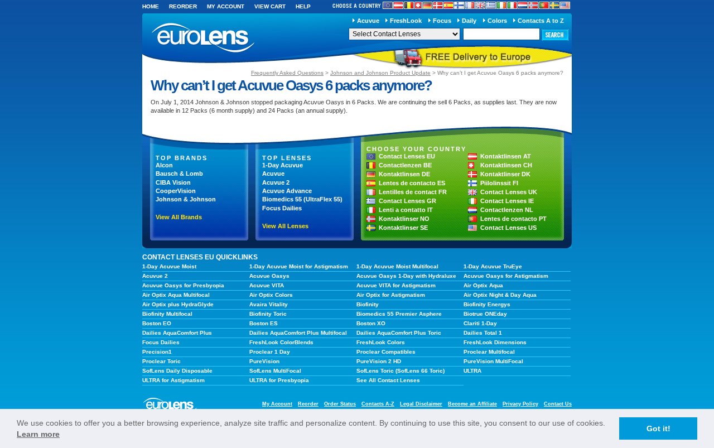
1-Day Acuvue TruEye (493, 266)
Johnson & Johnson (186, 199)
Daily (469, 20)
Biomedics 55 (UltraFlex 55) (302, 199)
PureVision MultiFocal (493, 361)
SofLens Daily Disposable (177, 371)
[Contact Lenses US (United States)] (565, 5)
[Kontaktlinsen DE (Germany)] (427, 5)
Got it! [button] (658, 428)
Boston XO (370, 323)
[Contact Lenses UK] (480, 5)
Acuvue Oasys (269, 276)
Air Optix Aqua (483, 285)
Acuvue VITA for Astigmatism (396, 285)
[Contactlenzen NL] (523, 5)
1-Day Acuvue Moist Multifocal (397, 266)
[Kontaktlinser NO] (533, 5)
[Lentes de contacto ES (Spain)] (448, 5)
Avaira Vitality (268, 304)
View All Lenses (285, 226)
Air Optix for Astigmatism (390, 295)
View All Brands (179, 217)
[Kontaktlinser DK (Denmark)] (438, 5)
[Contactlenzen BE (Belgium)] (409, 5)
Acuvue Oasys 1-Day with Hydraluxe (406, 276)
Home (150, 6)
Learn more (38, 434)
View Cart (270, 6)
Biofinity (367, 304)
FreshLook (406, 20)
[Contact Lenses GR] (491, 5)
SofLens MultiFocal (275, 371)
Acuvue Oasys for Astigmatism (506, 276)
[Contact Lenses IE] (501, 5)
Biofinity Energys (487, 304)
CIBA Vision (173, 182)
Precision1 (157, 352)
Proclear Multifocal (489, 352)
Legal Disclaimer (421, 404)
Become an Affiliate (472, 404)
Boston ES (263, 323)
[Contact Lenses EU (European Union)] (388, 5)
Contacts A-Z (377, 404)
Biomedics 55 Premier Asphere (399, 314)
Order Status (340, 404)
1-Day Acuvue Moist (169, 266)
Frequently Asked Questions (287, 73)
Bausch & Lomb (179, 173)
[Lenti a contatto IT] (512, 5)
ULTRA (472, 371)
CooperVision (176, 190)
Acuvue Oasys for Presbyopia (183, 285)
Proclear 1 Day (269, 352)
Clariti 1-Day (480, 323)
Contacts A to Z (541, 20)
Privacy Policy (520, 404)
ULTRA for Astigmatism (173, 380)
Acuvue (368, 20)
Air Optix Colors (271, 295)
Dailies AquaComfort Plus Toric (398, 333)
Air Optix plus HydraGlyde (178, 304)
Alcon (164, 165)
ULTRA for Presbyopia (279, 380)
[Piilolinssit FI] (459, 5)
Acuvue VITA (266, 285)
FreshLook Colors (380, 342)
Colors (497, 20)
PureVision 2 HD (378, 361)
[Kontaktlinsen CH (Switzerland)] (418, 5)
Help (303, 6)
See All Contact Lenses (388, 380)
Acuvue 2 (276, 182)
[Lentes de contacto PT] (544, 5)
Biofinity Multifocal (167, 314)
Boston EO (156, 323)
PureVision (264, 361)
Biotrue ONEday (485, 314)
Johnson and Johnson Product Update (380, 73)
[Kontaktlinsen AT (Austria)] (398, 5)
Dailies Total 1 (483, 333)
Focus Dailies (282, 208)
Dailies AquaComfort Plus (177, 333)
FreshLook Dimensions (495, 342)
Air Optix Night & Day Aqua (500, 295)
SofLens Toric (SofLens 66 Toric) (400, 371)
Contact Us (558, 404)
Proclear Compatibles (386, 352)
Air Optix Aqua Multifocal (176, 295)
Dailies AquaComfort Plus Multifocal (298, 333)
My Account (225, 6)
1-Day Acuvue (282, 165)
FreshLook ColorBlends (281, 342)
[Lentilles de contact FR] (470, 5)
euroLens (203, 38)
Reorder (183, 6)
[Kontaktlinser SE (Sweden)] (554, 5)
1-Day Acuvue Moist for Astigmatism (298, 266)
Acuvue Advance (287, 190)
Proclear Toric (161, 361)
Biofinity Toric (268, 314)
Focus (442, 20)
